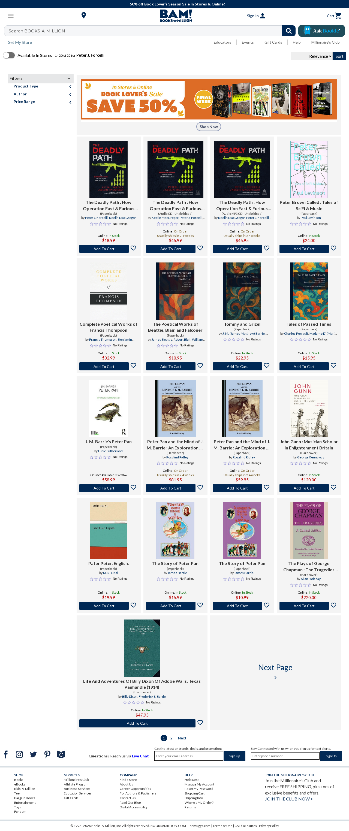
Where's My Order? (199, 802)
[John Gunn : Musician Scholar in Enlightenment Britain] (308, 409)
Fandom (20, 811)
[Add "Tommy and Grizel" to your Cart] (242, 366)
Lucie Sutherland (110, 451)
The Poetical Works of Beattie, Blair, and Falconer (175, 327)
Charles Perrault (296, 333)
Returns (190, 807)
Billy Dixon (129, 696)
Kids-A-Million (24, 789)
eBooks (19, 784)
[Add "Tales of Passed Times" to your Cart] (308, 366)
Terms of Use (222, 826)
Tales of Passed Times (308, 324)
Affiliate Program (76, 784)
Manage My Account (199, 784)
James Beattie (162, 339)
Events (248, 42)
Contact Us (128, 798)
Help (297, 42)
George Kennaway (310, 457)
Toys (17, 807)
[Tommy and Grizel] (242, 291)
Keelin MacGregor (122, 218)
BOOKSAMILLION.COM (168, 826)
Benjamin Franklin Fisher (115, 341)
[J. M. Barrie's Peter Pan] (109, 409)
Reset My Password (199, 789)
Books (18, 780)
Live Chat (140, 756)
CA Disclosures (245, 826)
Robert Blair (182, 339)
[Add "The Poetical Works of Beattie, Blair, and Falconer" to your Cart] (175, 366)
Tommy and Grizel (242, 324)
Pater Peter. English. (108, 563)
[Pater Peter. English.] (108, 530)
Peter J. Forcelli (96, 218)
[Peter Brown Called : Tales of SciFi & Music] (308, 169)
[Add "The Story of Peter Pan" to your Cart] (175, 606)
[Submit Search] (289, 30)
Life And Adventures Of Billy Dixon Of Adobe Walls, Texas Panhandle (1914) (142, 684)
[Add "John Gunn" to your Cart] (308, 488)
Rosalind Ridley (177, 457)
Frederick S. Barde (152, 696)
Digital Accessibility (134, 807)
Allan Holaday (311, 579)
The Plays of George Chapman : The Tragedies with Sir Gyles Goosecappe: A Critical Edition (308, 567)
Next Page (275, 672)
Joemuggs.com (199, 826)
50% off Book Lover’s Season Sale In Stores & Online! (177, 4)
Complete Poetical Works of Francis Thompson (108, 327)
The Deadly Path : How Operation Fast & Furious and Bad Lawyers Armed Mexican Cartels (108, 205)
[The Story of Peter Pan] (175, 530)
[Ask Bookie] (321, 31)
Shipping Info (194, 798)
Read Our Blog (130, 802)
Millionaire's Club (325, 42)
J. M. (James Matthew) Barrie (243, 333)
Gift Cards (273, 42)
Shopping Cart (194, 793)
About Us (126, 784)
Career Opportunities (135, 789)
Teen (18, 793)
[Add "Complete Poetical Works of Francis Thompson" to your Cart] (108, 366)
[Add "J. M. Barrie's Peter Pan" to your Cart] (108, 488)
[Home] (174, 16)
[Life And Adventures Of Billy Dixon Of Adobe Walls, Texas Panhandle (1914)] (142, 648)
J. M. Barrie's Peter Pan (108, 441)
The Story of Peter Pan (175, 563)
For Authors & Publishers (138, 793)
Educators (222, 42)
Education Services (78, 793)
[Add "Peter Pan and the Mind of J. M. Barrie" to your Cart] (175, 488)
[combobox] (153, 31)
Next (182, 738)
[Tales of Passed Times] (308, 291)
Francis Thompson (102, 339)
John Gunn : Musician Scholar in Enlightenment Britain (309, 444)
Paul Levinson (311, 218)
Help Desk (192, 780)
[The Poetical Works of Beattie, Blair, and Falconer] (175, 291)
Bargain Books (24, 798)
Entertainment (25, 802)
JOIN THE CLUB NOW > (289, 798)
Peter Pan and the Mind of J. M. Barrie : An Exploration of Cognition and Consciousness (175, 445)
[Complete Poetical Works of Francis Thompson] (108, 291)
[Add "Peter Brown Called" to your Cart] (308, 249)
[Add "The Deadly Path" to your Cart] (108, 249)
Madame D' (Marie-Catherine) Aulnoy (311, 335)
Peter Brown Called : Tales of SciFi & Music (309, 205)
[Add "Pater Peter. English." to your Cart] (108, 606)
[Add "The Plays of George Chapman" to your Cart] (308, 606)
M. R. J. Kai (110, 573)
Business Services (77, 789)
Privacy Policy (269, 826)
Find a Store (128, 780)
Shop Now (209, 126)
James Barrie (177, 573)
